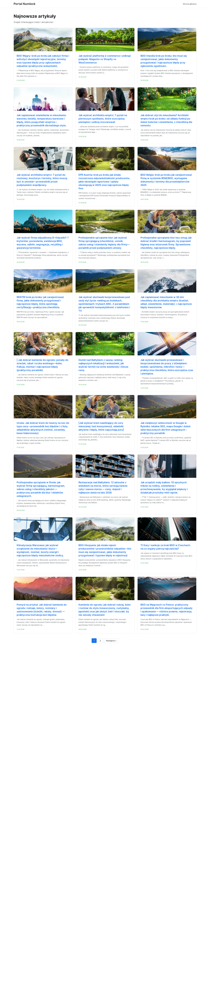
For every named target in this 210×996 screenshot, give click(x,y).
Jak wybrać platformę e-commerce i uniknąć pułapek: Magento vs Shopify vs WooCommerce (105, 59)
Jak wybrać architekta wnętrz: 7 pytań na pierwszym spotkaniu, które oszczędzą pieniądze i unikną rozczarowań (103, 119)
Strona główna (189, 4)
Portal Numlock (24, 4)
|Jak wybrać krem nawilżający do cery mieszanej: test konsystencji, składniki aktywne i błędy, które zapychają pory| (101, 426)
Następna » (111, 640)
